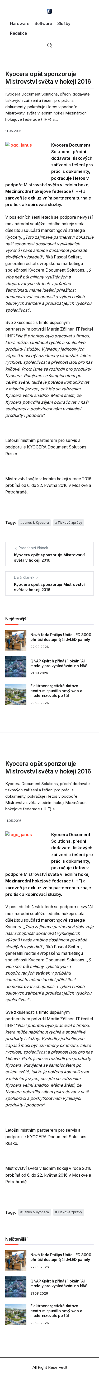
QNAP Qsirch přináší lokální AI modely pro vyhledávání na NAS (59, 663)
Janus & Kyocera (36, 523)
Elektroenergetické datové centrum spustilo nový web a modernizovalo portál (56, 690)
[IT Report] (49, 10)
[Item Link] (15, 640)
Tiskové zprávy (70, 523)
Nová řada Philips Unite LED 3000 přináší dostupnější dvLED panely (60, 637)
